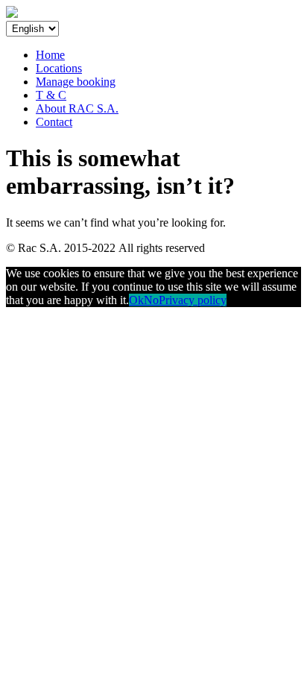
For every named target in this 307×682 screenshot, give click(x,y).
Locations (59, 68)
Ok (136, 300)
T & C (51, 95)
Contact (54, 122)
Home (50, 54)
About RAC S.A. (77, 108)
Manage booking (75, 81)
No (151, 300)
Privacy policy (193, 300)
